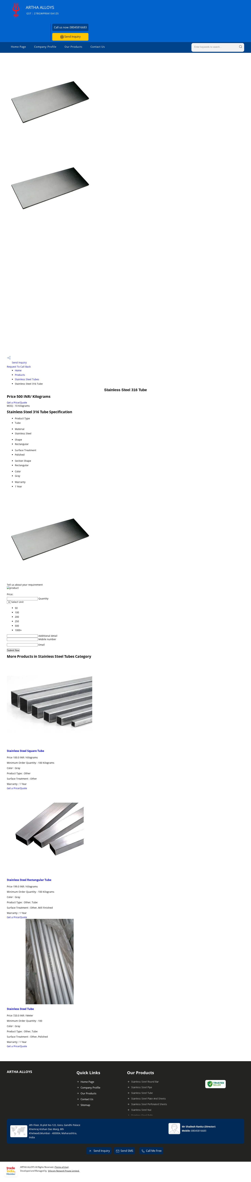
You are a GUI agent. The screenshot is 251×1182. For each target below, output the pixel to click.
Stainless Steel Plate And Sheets (148, 1098)
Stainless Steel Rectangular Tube (29, 880)
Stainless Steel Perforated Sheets (149, 1104)
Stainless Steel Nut (141, 1109)
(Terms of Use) (61, 1167)
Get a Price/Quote (17, 402)
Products (20, 374)
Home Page (18, 46)
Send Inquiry (72, 36)
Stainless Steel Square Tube (25, 751)
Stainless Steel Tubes (27, 379)
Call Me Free (154, 1151)
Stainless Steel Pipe (141, 1087)
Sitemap (85, 1105)
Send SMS (127, 1151)
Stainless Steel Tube (20, 1009)
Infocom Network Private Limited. (63, 1170)
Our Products (73, 46)
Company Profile (45, 46)
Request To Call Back (19, 366)
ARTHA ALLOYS (42, 10)
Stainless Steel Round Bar (145, 1081)
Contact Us (97, 46)
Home (18, 370)
